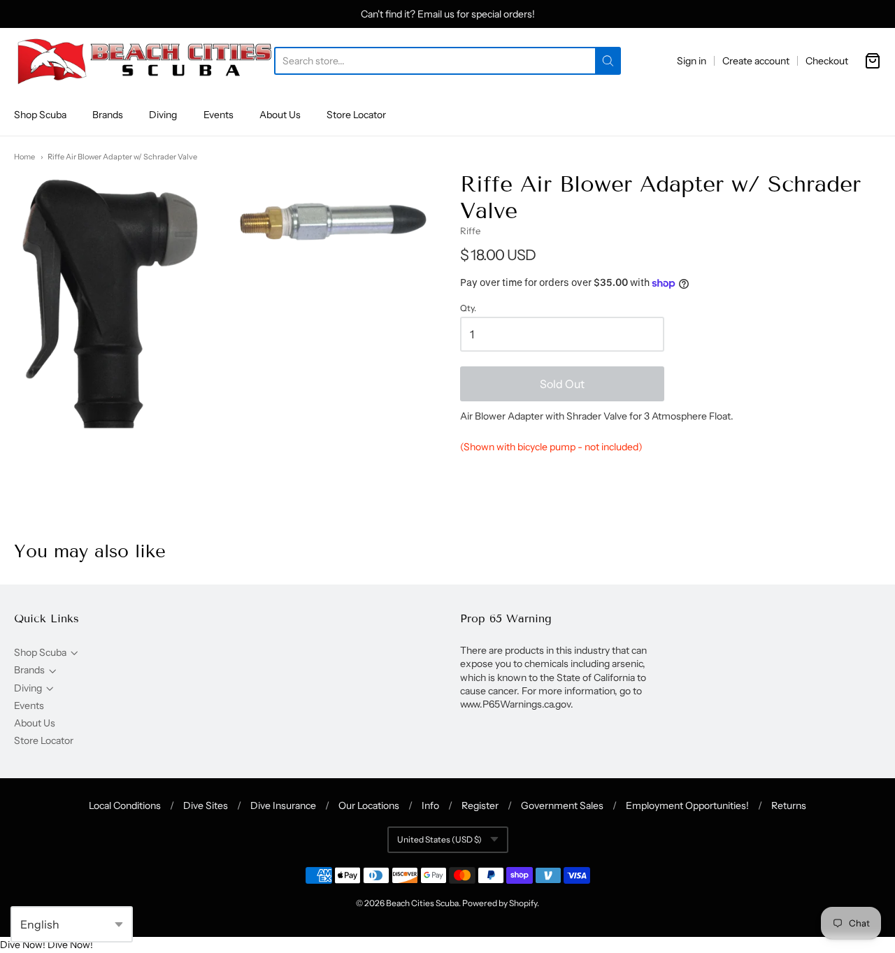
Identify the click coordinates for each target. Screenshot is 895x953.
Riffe (470, 230)
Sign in (691, 61)
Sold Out (562, 384)
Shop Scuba (40, 114)
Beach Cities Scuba (422, 903)
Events (218, 114)
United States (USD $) (439, 839)
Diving (163, 114)
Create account (755, 61)
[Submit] (608, 61)
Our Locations (368, 805)
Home (24, 157)
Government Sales (562, 805)
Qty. (468, 308)
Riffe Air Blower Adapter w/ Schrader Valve (122, 157)
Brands (107, 114)
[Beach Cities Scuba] (144, 61)
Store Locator (356, 114)
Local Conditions (125, 805)
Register (480, 805)
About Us (280, 114)
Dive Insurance (283, 805)
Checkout (827, 61)
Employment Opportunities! (687, 805)
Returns (788, 805)
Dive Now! (22, 944)
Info (430, 805)
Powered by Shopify (499, 903)
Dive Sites (205, 805)
